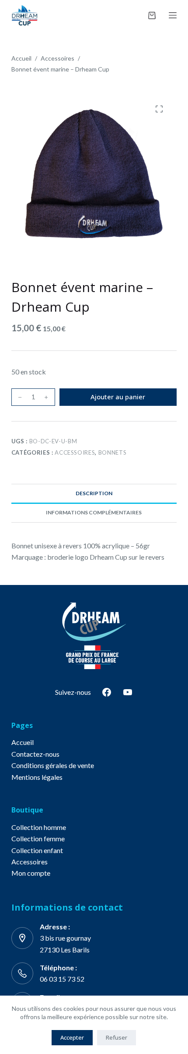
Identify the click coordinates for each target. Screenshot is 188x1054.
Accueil (22, 742)
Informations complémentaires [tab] (94, 512)
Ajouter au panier (118, 396)
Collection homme (38, 827)
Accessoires (75, 452)
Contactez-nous (35, 754)
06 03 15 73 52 (62, 979)
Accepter (72, 1037)
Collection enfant (37, 850)
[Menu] (173, 15)
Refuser (116, 1037)
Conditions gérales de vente (52, 765)
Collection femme (38, 838)
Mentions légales (37, 777)
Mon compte (30, 873)
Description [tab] (94, 493)
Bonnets (112, 452)
